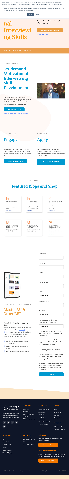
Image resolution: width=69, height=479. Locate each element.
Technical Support (59, 430)
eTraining (56, 415)
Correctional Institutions (42, 418)
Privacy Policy (45, 471)
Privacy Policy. (43, 369)
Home (6, 50)
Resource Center (7, 450)
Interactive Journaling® (26, 410)
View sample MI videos (14, 109)
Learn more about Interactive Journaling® (51, 162)
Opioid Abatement (44, 422)
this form (49, 340)
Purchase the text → (43, 35)
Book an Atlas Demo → (48, 460)
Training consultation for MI (15, 161)
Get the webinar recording (50, 30)
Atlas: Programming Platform (29, 415)
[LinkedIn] (4, 422)
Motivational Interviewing (25, 50)
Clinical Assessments (29, 419)
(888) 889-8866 (62, 471)
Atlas (55, 410)
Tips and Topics (7, 453)
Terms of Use (54, 471)
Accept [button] (30, 14)
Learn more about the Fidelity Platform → (17, 114)
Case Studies (6, 442)
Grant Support (7, 445)
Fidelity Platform (59, 418)
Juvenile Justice (43, 424)
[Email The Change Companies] (4, 426)
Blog (4, 439)
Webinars (5, 447)
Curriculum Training (29, 439)
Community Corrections (41, 413)
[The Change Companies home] (11, 408)
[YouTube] (16, 422)
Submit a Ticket (58, 427)
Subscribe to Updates (48, 445)
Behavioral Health (43, 410)
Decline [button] (38, 14)
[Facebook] (8, 422)
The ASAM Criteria (28, 445)
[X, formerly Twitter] (12, 422)
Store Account (58, 412)
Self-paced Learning (29, 442)
